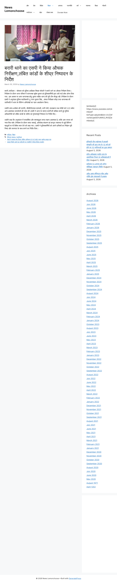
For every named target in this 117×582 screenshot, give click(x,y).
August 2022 (92, 375)
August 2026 (92, 200)
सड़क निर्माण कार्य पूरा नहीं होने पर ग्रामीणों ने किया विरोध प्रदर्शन (25, 142)
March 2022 (91, 394)
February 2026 (93, 224)
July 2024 (91, 297)
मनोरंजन (29, 12)
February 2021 (93, 444)
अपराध (60, 6)
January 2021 (92, 448)
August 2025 (92, 247)
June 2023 (91, 336)
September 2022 (94, 371)
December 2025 (93, 231)
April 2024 (91, 309)
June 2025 (91, 255)
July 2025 (90, 251)
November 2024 (93, 282)
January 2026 (92, 227)
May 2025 (91, 258)
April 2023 (91, 344)
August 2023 (92, 328)
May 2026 (91, 212)
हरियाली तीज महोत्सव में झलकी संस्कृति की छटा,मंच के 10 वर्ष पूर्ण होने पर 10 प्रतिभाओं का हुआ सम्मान (99, 145)
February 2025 (93, 270)
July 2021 (90, 425)
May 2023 (91, 340)
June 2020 (91, 475)
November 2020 (93, 456)
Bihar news (11, 137)
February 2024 (93, 316)
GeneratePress (75, 578)
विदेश (41, 6)
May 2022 (91, 386)
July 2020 (91, 471)
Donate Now (62, 12)
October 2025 (92, 239)
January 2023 (92, 355)
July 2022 (90, 378)
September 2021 (94, 417)
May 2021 (90, 433)
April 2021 (91, 436)
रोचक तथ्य (50, 12)
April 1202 (91, 487)
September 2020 (94, 464)
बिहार (49, 6)
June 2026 (91, 208)
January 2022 (92, 402)
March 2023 (92, 347)
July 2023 (91, 332)
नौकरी (104, 6)
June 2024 (91, 301)
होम (28, 6)
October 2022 (92, 367)
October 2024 (92, 286)
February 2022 (93, 398)
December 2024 (93, 278)
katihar (19, 137)
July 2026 (91, 204)
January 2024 (92, 320)
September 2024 (94, 289)
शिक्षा (96, 6)
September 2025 (94, 243)
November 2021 (93, 409)
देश (34, 6)
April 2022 (91, 390)
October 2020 (92, 460)
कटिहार (9, 135)
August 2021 (92, 421)
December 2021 (93, 405)
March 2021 (91, 440)
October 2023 (92, 324)
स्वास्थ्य (88, 6)
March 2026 (92, 220)
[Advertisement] (99, 59)
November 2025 (93, 235)
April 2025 (91, 262)
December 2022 (93, 359)
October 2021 (92, 413)
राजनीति (69, 6)
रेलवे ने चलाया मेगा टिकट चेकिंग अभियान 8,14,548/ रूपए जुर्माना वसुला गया (29, 139)
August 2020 (92, 467)
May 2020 (91, 479)
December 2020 (93, 452)
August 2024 (92, 293)
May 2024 (91, 305)
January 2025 (92, 274)
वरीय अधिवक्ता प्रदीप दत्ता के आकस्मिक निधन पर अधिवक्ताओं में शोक (98, 157)
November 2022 (93, 363)
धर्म (77, 6)
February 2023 (93, 351)
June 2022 (91, 382)
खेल (40, 12)
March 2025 (91, 266)
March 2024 (92, 313)
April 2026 (91, 216)
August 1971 (92, 483)
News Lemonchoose (14, 9)
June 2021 (91, 429)
